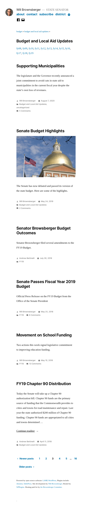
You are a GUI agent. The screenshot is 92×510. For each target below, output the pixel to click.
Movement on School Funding (44, 335)
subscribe (46, 14)
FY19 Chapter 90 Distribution (43, 383)
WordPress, (52, 480)
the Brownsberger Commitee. (51, 487)
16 (75, 458)
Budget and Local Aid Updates (32, 104)
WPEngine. (20, 487)
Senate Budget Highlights (40, 130)
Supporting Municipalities (40, 65)
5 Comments (25, 111)
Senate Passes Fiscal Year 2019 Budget (45, 284)
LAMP (45, 480)
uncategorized (22, 107)
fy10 (31, 48)
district (60, 14)
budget (19, 31)
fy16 (67, 48)
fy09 (25, 48)
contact (31, 14)
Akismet (19, 484)
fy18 (25, 53)
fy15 (61, 48)
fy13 (49, 48)
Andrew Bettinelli (26, 258)
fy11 (37, 48)
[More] (69, 14)
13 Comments (35, 364)
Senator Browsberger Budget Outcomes (43, 230)
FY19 (21, 261)
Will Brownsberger (28, 9)
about (20, 14)
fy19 (31, 53)
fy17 (18, 53)
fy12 (43, 48)
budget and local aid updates (36, 31)
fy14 (55, 48)
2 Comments (25, 208)
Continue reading (27, 431)
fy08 (18, 48)
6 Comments (34, 315)
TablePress (28, 484)
